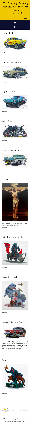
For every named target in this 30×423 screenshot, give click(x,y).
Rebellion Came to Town (14, 236)
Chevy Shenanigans (11, 149)
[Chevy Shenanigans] (15, 160)
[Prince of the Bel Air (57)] (15, 332)
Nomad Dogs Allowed (12, 62)
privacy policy (22, 421)
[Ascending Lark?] (15, 295)
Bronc (5, 360)
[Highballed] (15, 43)
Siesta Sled (7, 120)
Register (26, 18)
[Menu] (15, 22)
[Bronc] (15, 377)
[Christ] (15, 201)
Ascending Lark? (10, 276)
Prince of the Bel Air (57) (14, 321)
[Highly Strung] (15, 101)
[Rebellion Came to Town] (15, 252)
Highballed (7, 32)
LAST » (7, 411)
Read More (4, 52)
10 (20, 410)
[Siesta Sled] (15, 131)
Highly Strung (9, 91)
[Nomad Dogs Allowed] (15, 72)
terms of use (14, 421)
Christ (5, 179)
